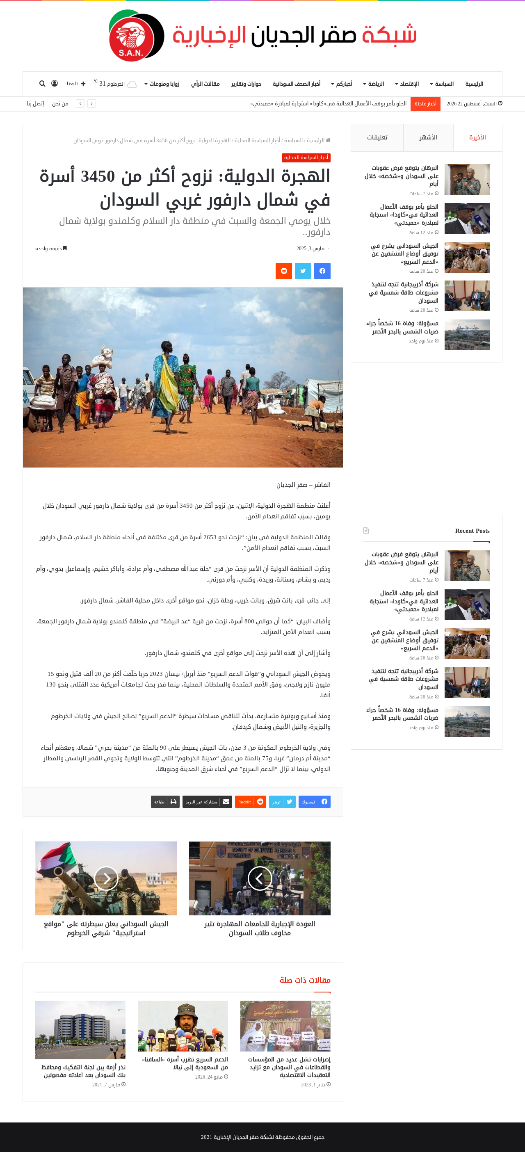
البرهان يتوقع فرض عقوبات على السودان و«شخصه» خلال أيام (401, 175)
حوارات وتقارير (246, 84)
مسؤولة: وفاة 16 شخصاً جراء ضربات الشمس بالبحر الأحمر (402, 327)
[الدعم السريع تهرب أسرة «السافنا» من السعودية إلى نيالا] (183, 1026)
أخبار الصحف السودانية (296, 84)
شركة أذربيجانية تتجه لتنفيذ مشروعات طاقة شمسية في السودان (403, 292)
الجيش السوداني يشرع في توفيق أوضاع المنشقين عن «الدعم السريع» (330, 103)
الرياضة (376, 84)
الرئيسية (474, 84)
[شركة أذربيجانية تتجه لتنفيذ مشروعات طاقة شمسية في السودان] (467, 296)
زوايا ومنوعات (164, 84)
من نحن (60, 103)
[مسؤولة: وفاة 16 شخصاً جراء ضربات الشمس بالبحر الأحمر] (467, 334)
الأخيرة (477, 137)
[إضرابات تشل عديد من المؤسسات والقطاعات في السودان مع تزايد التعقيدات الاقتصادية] (285, 1026)
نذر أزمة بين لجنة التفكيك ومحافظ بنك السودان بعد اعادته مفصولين (83, 1071)
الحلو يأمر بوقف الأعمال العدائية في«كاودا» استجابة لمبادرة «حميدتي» (404, 214)
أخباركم (344, 84)
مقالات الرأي (205, 84)
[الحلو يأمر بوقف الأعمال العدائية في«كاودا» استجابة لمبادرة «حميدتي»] (467, 218)
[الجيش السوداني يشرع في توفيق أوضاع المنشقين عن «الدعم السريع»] (467, 257)
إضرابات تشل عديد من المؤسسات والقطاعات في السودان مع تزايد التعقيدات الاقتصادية (289, 1067)
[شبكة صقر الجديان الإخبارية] (262, 36)
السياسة (444, 84)
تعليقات (377, 137)
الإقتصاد (409, 84)
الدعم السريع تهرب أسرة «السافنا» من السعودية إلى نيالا (185, 1063)
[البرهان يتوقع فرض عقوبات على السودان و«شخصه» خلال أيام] (467, 179)
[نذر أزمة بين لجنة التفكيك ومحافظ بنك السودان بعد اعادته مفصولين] (80, 1030)
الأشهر (428, 137)
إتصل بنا (35, 103)
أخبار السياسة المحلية (257, 140)
